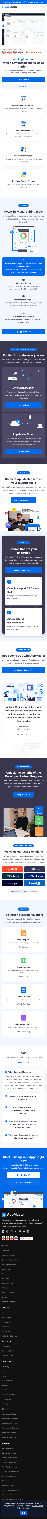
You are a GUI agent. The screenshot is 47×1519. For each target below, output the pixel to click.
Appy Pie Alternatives (9, 1467)
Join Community (23, 1031)
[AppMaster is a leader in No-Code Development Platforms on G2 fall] (15, 52)
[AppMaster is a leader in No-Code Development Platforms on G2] (3, 1238)
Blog (3, 1371)
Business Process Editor (10, 1260)
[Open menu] (43, 7)
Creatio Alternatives (9, 1462)
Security (5, 1297)
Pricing (4, 1288)
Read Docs (23, 976)
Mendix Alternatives (9, 1476)
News (4, 1376)
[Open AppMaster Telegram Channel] (7, 1231)
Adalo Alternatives (8, 1485)
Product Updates (8, 1292)
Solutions (5, 1274)
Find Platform (6, 1399)
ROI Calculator (7, 1380)
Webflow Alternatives (9, 1481)
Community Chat (8, 1351)
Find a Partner (7, 1322)
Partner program (7, 1317)
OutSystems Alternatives (10, 1471)
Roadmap (5, 1385)
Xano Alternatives (8, 1448)
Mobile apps (6, 1251)
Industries (5, 1278)
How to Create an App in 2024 (12, 1499)
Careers (5, 1313)
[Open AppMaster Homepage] (23, 1215)
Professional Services (9, 1336)
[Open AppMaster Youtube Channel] (24, 1231)
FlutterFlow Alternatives (10, 1490)
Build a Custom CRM (9, 1495)
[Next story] (27, 748)
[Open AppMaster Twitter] (16, 1231)
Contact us (6, 1327)
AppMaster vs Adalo (9, 1414)
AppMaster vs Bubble (9, 1423)
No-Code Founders (9, 1394)
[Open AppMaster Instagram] (28, 1231)
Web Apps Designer (9, 1264)
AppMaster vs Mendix (9, 1432)
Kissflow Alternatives (9, 1458)
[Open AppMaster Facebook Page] (11, 1231)
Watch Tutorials (23, 1004)
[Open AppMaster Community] (3, 1231)
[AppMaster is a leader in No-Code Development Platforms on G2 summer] (9, 52)
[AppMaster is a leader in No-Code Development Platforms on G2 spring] (4, 52)
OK (23, 1513)
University (5, 1367)
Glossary (5, 1404)
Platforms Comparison (9, 1302)
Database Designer (8, 1255)
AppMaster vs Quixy (9, 1437)
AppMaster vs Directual (10, 1428)
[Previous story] (20, 748)
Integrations (6, 1269)
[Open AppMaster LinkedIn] (20, 1231)
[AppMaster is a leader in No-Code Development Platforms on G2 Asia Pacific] (20, 52)
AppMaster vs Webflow (10, 1419)
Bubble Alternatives (9, 1453)
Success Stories (7, 1283)
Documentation (7, 1355)
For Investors (6, 1331)
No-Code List (6, 1390)
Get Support (23, 947)
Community (6, 1346)
